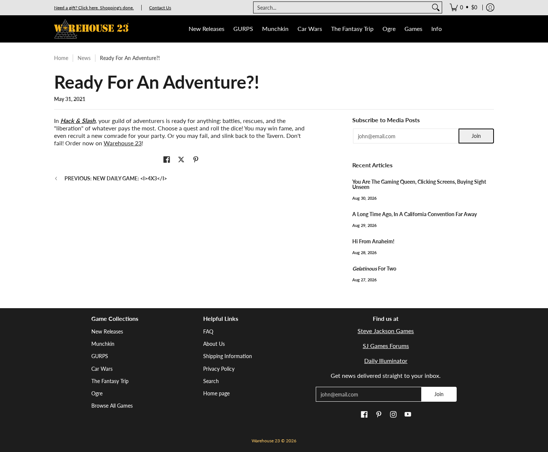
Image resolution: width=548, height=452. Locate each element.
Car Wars (102, 369)
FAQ (208, 331)
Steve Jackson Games (386, 330)
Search (211, 381)
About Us (214, 344)
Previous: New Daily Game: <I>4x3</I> (115, 178)
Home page (216, 393)
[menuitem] (463, 7)
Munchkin (102, 344)
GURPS (99, 356)
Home (61, 58)
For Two (374, 268)
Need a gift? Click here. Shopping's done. (94, 7)
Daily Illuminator (385, 360)
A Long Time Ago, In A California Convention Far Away (414, 214)
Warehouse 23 (123, 142)
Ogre (97, 393)
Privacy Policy (218, 369)
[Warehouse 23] (91, 28)
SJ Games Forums (386, 345)
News (84, 58)
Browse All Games (112, 405)
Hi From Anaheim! (373, 241)
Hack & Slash (77, 120)
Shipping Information (227, 356)
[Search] (436, 7)
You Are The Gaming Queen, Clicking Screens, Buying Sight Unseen (419, 184)
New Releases (107, 331)
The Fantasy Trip (110, 381)
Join (476, 136)
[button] (166, 160)
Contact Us (160, 7)
